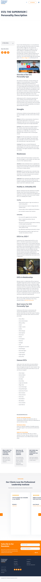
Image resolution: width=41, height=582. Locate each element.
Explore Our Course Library (22, 432)
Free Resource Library (21, 424)
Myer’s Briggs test (25, 57)
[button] (38, 2)
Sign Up (36, 552)
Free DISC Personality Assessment (24, 417)
